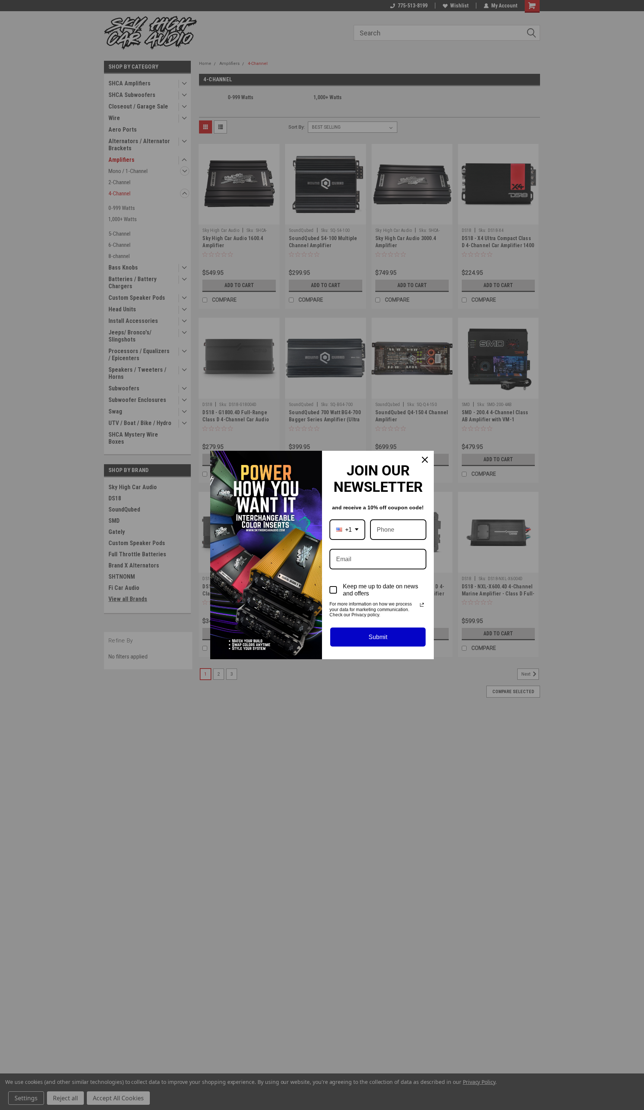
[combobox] (347, 529)
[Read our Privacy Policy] (421, 604)
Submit (378, 637)
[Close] (425, 460)
